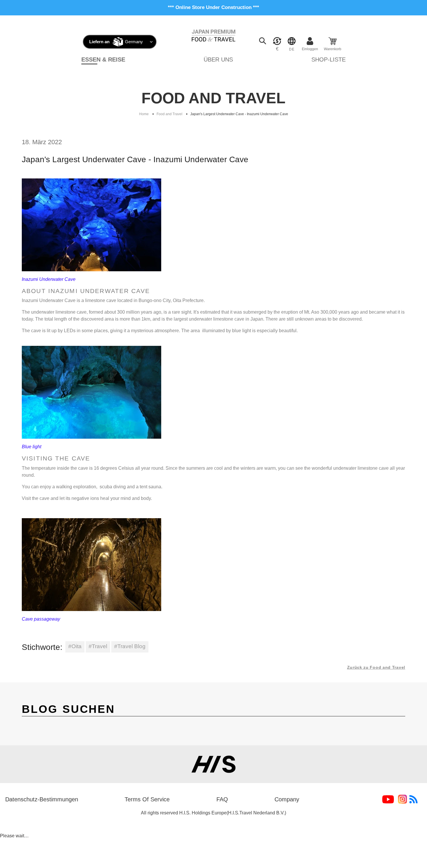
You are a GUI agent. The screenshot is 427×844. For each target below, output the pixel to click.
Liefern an (99, 41)
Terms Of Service (147, 799)
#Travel (98, 646)
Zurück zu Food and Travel (376, 667)
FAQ (222, 799)
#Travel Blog (130, 646)
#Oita (75, 646)
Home (144, 114)
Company (286, 799)
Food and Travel (169, 114)
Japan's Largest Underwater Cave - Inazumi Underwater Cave (239, 114)
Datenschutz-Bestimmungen (41, 799)
